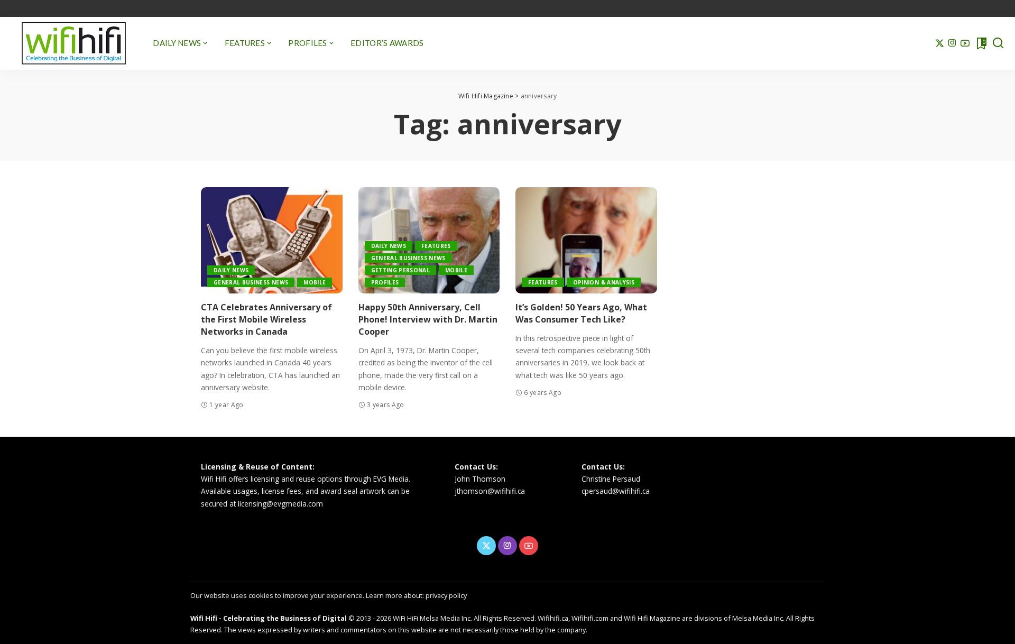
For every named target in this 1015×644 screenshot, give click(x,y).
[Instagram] (952, 43)
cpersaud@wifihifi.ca (616, 491)
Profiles (385, 282)
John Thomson (480, 479)
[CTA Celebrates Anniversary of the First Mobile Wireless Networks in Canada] (272, 240)
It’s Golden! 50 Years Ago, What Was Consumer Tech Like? (581, 313)
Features (436, 246)
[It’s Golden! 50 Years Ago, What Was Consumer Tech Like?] (586, 240)
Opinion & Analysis (603, 282)
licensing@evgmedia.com (280, 504)
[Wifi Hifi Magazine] (74, 43)
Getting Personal (400, 270)
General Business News (251, 282)
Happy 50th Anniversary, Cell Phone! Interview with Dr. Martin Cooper (427, 319)
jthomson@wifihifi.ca (490, 491)
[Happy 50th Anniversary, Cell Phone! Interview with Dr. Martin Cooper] (429, 240)
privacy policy (446, 595)
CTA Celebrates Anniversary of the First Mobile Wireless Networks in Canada (266, 319)
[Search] (998, 43)
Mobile (314, 282)
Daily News (231, 270)
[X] (939, 43)
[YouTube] (965, 43)
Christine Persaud (611, 479)
